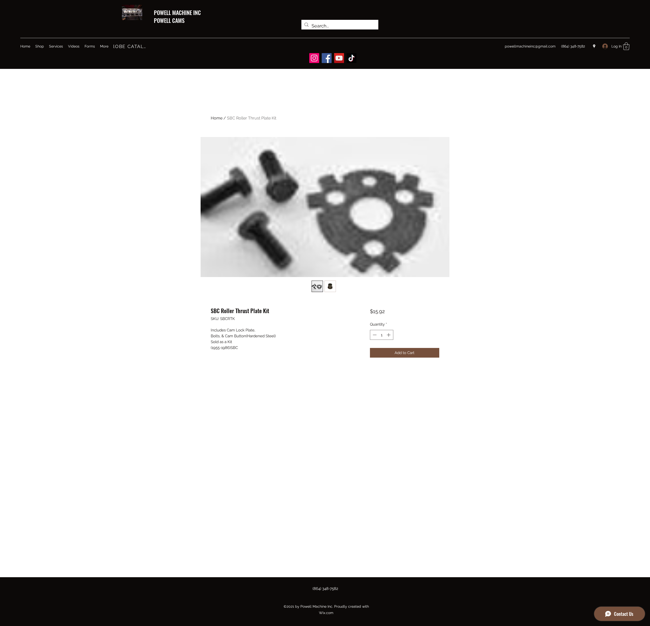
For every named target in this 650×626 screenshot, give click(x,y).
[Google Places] (594, 46)
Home (216, 118)
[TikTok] (351, 58)
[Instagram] (314, 58)
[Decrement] (374, 335)
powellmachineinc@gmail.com (530, 46)
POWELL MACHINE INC (177, 12)
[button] (626, 46)
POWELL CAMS (169, 20)
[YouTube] (339, 58)
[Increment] (389, 335)
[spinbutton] (381, 335)
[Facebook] (327, 58)
